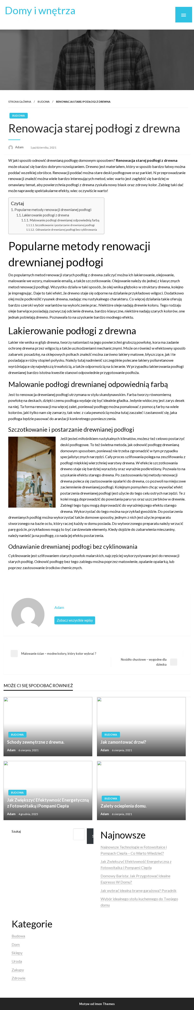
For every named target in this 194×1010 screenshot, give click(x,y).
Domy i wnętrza (40, 10)
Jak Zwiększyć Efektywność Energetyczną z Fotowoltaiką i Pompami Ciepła (48, 802)
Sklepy (17, 952)
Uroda (17, 961)
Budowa (43, 101)
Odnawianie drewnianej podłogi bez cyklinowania (66, 229)
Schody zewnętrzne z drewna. (35, 742)
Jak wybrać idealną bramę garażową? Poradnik (138, 890)
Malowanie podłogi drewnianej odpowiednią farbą (64, 220)
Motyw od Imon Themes (97, 1004)
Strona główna (19, 101)
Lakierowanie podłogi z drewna (45, 215)
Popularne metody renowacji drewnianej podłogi (52, 209)
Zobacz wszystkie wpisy (75, 620)
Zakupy (18, 969)
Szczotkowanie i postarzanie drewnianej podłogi (65, 225)
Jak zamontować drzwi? (123, 742)
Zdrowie (18, 978)
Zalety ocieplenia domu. (123, 805)
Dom (16, 944)
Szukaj (16, 831)
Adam (19, 147)
